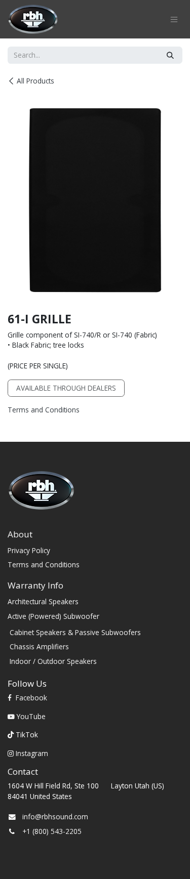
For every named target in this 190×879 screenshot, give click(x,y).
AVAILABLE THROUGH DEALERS (66, 388)
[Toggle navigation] (174, 19)
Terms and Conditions (44, 409)
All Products (35, 81)
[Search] (170, 55)
